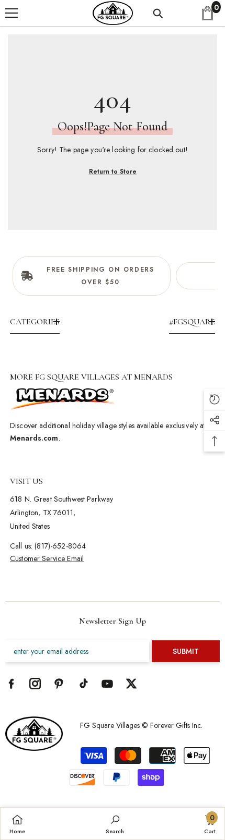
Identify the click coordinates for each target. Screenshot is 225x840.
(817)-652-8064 (60, 546)
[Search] (158, 13)
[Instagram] (35, 683)
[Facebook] (11, 683)
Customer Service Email (47, 558)
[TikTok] (83, 683)
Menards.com (34, 438)
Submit (186, 651)
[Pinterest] (59, 683)
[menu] (11, 13)
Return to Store (113, 171)
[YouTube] (107, 683)
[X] (131, 683)
